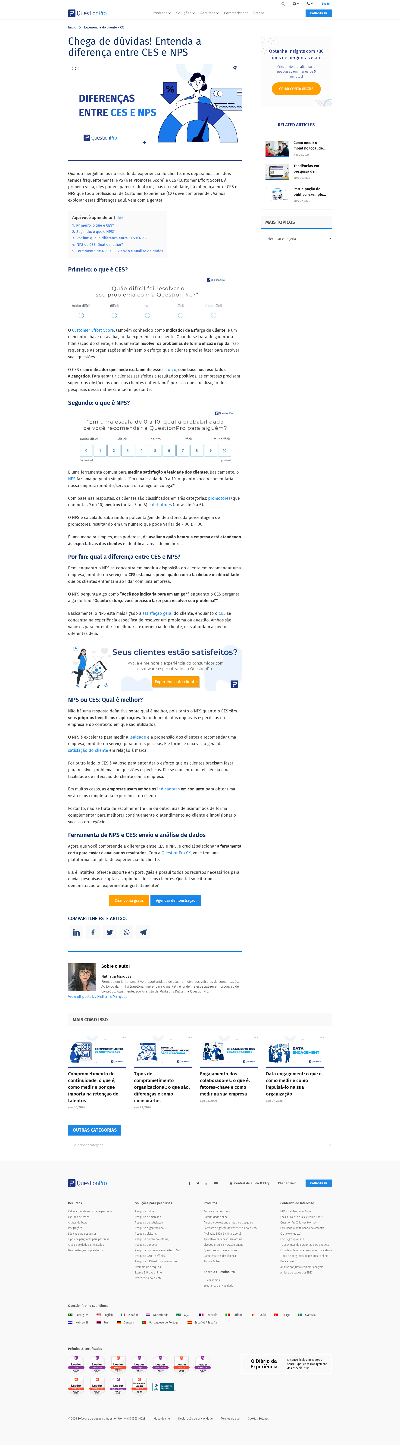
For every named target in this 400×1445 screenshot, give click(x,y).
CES (223, 613)
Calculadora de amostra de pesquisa (90, 1211)
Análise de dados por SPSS (296, 1272)
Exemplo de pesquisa (148, 1267)
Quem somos (212, 1280)
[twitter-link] (198, 1183)
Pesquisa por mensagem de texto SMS (158, 1250)
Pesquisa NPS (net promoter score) (156, 1261)
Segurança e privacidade (218, 1285)
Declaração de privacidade (195, 1418)
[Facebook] (93, 932)
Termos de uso (230, 1418)
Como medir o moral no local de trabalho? (308, 148)
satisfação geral (158, 613)
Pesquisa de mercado (148, 1217)
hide (119, 218)
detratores (162, 504)
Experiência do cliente (148, 1278)
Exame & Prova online (148, 1272)
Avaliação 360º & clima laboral (222, 1233)
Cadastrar (318, 13)
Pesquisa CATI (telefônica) (150, 1256)
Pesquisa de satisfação (149, 1222)
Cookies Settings (258, 1418)
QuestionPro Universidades (220, 1250)
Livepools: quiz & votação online (223, 1244)
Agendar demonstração (175, 900)
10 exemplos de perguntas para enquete (304, 1244)
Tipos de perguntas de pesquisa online (304, 1256)
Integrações (75, 1228)
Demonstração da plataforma (85, 1250)
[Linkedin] (76, 932)
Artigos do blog (77, 1222)
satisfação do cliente (88, 750)
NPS (72, 478)
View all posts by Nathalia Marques (97, 996)
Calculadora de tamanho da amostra (302, 1228)
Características (236, 13)
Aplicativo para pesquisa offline (223, 1239)
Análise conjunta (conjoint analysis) (302, 1267)
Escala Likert (287, 1261)
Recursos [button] (207, 13)
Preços (258, 13)
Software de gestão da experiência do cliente (231, 1228)
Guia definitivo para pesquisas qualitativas (306, 1250)
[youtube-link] (216, 1183)
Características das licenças (220, 1256)
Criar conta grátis (129, 900)
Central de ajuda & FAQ (251, 1183)
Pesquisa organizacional (149, 1228)
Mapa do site (162, 1418)
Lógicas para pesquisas (82, 1233)
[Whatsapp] (126, 932)
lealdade (137, 737)
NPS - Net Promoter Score (295, 1211)
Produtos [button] (160, 13)
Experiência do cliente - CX (104, 27)
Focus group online (292, 1239)
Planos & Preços (214, 1261)
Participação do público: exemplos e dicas (309, 194)
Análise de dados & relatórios (86, 1244)
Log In (326, 3)
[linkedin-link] (207, 1183)
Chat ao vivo (287, 1183)
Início (72, 27)
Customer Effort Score (92, 330)
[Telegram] (143, 932)
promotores (219, 498)
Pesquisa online (144, 1211)
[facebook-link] (190, 1183)
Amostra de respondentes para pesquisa (228, 1222)
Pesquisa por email (146, 1244)
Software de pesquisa (217, 1211)
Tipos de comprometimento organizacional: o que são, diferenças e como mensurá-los (162, 1087)
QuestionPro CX (176, 852)
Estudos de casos (79, 1217)
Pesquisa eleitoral (145, 1233)
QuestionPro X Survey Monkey (298, 1222)
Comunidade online (216, 1217)
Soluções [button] (183, 13)
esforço (169, 369)
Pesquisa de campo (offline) (152, 1239)
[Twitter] (110, 932)
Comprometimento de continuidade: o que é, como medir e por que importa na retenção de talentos (93, 1087)
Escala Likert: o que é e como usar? (301, 1217)
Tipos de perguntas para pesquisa (88, 1239)
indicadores (169, 789)
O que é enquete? (290, 1233)
